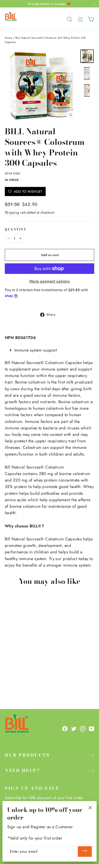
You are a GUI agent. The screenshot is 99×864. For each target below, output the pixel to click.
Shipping (12, 212)
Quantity (16, 230)
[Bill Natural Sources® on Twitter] (73, 728)
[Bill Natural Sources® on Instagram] (82, 728)
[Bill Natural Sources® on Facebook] (65, 728)
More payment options (49, 281)
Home (8, 38)
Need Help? (22, 770)
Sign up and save (32, 788)
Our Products (27, 755)
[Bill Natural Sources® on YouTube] (91, 728)
